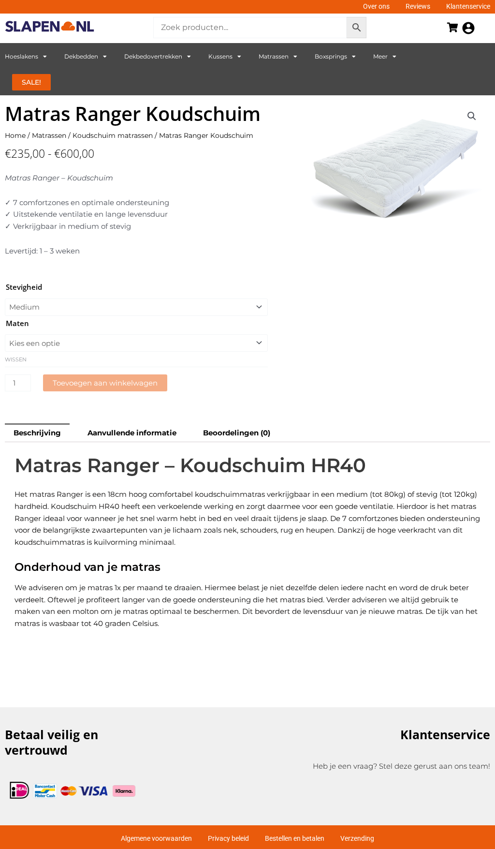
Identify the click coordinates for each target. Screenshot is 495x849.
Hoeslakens (21, 56)
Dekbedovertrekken (153, 56)
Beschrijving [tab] (37, 432)
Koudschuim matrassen (113, 135)
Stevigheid (24, 287)
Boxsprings (331, 56)
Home (15, 135)
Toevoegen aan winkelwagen (105, 382)
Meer (380, 56)
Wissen (16, 359)
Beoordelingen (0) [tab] (236, 432)
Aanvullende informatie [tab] (131, 432)
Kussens (220, 56)
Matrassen (274, 56)
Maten (17, 323)
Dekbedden (81, 56)
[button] (471, 116)
